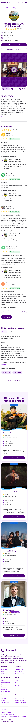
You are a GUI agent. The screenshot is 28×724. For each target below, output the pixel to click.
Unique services (20, 700)
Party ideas (18, 671)
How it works (19, 669)
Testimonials (5, 702)
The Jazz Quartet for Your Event (11, 255)
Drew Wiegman (8, 610)
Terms (3, 712)
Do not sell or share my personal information (13, 716)
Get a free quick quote (14, 44)
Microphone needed (7, 291)
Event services (19, 698)
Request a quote (20, 674)
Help (16, 680)
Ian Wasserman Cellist (11, 492)
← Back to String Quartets (14, 8)
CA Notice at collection (7, 714)
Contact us (18, 683)
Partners (4, 674)
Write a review (6, 317)
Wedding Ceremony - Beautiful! (11, 215)
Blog (2, 671)
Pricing (3, 700)
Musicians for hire (6, 687)
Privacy (9, 712)
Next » (24, 311)
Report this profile (15, 380)
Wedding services (20, 702)
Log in (17, 685)
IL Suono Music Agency (11, 551)
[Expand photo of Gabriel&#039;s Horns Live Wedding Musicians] (14, 16)
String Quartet (8, 38)
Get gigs (3, 698)
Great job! (4, 142)
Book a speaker (6, 685)
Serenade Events (9, 433)
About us (4, 669)
